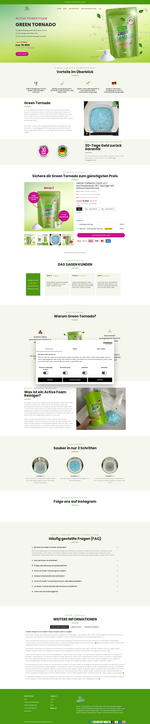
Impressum (28, 711)
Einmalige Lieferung (86, 224)
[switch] (65, 373)
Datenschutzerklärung (31, 702)
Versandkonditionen (30, 708)
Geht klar (100, 380)
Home (52, 699)
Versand (93, 203)
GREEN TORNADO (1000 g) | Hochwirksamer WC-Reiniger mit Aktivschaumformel (95, 185)
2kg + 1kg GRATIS (91, 209)
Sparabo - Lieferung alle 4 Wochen (91, 229)
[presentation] (24, 239)
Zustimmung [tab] (49, 349)
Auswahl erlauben (75, 380)
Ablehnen (50, 380)
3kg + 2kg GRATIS (107, 209)
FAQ (51, 702)
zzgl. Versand (31, 47)
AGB (25, 699)
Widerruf (53, 708)
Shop (51, 705)
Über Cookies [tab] (101, 349)
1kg (79, 209)
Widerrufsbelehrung (30, 705)
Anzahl (78, 212)
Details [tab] (75, 349)
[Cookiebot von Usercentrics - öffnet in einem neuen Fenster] (104, 343)
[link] (40, 470)
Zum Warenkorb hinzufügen (101, 235)
